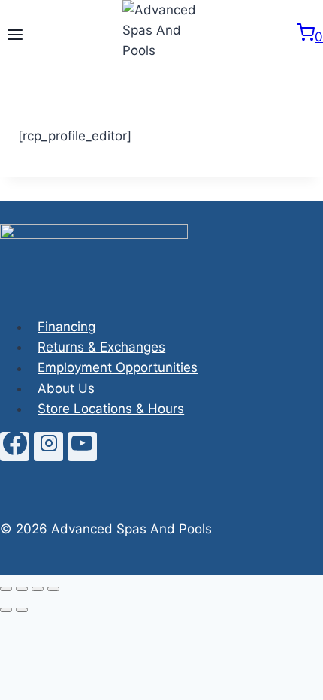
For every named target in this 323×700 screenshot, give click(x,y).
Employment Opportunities (118, 368)
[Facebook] (14, 446)
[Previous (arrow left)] (6, 610)
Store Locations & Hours (111, 408)
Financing (66, 326)
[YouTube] (82, 446)
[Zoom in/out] (6, 589)
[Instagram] (48, 446)
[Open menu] (15, 36)
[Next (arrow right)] (22, 610)
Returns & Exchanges (101, 347)
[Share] (38, 589)
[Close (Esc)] (53, 589)
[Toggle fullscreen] (22, 589)
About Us (66, 388)
